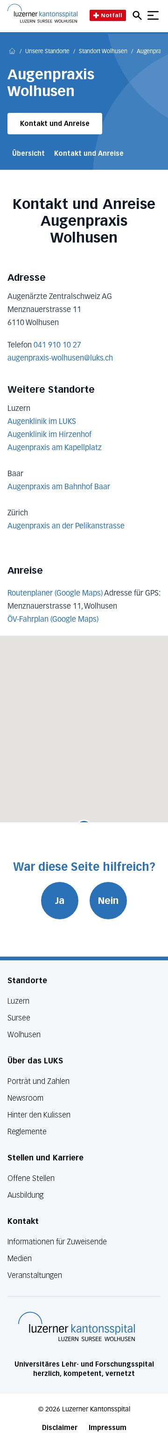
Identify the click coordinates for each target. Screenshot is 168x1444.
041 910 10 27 (57, 345)
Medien (19, 1258)
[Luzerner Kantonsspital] (76, 1326)
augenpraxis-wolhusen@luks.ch (60, 358)
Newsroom (25, 1098)
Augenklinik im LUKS (41, 422)
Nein (108, 900)
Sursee (18, 1018)
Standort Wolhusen (103, 52)
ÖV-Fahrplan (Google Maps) (52, 620)
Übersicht (28, 154)
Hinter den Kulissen (38, 1115)
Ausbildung (25, 1195)
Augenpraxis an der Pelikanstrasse (66, 526)
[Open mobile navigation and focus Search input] (139, 15)
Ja (59, 900)
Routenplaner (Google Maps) (55, 593)
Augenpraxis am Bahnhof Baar (58, 487)
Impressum (107, 1428)
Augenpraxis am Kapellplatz (54, 448)
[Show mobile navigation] (153, 15)
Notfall (111, 15)
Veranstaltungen (34, 1275)
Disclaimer (59, 1428)
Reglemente (27, 1131)
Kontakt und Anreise (55, 124)
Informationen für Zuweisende (57, 1241)
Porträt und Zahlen (38, 1081)
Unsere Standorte (47, 52)
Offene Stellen (31, 1178)
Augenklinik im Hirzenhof (49, 435)
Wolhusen (24, 1034)
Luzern (18, 1001)
